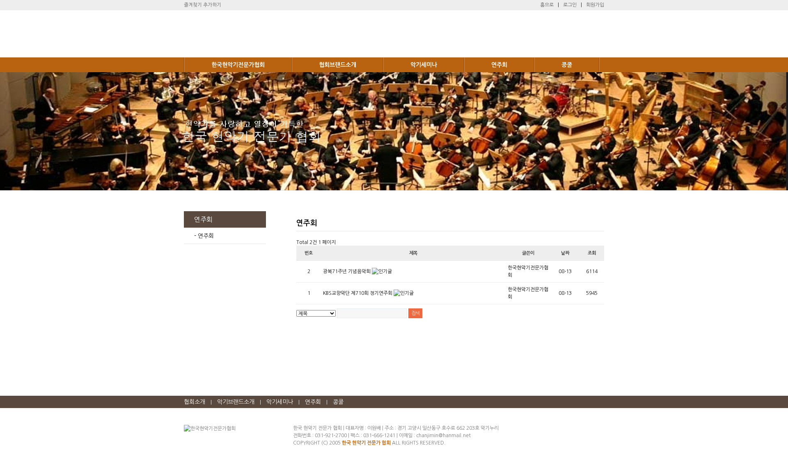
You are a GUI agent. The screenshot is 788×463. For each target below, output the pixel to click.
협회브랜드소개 (337, 65)
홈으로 (547, 4)
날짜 (565, 253)
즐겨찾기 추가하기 (202, 4)
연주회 (499, 65)
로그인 (570, 4)
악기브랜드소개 (235, 402)
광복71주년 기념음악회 (347, 271)
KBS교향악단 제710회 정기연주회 (358, 293)
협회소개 (194, 402)
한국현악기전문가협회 (238, 65)
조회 (592, 253)
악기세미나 (423, 65)
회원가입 (595, 4)
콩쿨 (566, 65)
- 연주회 (204, 236)
